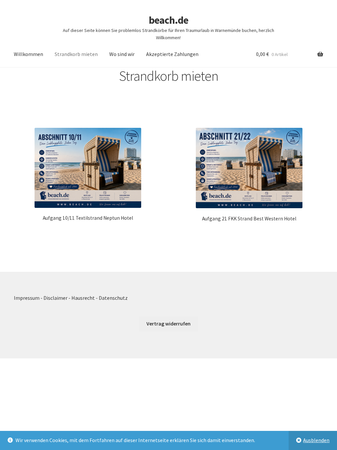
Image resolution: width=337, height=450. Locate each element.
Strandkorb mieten (76, 54)
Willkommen (28, 54)
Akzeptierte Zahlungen (172, 54)
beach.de (168, 20)
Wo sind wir (122, 54)
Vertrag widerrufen (168, 323)
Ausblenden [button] (316, 440)
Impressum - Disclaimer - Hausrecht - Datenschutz (71, 298)
